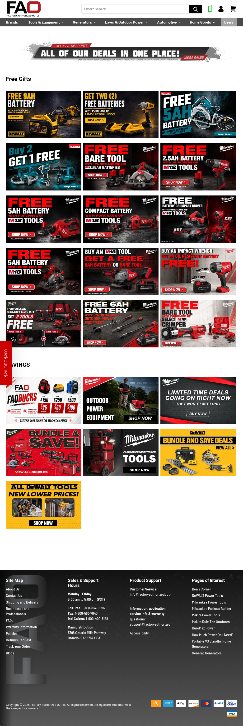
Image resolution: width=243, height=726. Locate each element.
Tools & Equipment (44, 22)
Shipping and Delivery (22, 602)
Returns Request (18, 640)
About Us (12, 589)
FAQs (9, 621)
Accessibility (139, 633)
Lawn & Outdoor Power (125, 22)
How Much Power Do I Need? (213, 635)
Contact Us (14, 596)
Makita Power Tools (206, 615)
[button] (6, 363)
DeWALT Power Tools (207, 596)
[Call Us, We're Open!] (210, 11)
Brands (12, 22)
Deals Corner (201, 589)
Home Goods (201, 22)
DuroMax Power (203, 628)
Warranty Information (21, 627)
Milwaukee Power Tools (209, 602)
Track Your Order (18, 646)
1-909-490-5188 (97, 619)
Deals (229, 22)
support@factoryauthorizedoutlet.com (158, 624)
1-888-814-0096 (93, 608)
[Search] (195, 9)
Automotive (167, 22)
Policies (12, 634)
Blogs (10, 653)
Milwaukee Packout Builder (211, 609)
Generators (83, 22)
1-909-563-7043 (86, 613)
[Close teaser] (13, 339)
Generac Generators (207, 653)
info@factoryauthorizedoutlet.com (155, 594)
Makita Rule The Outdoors (211, 622)
